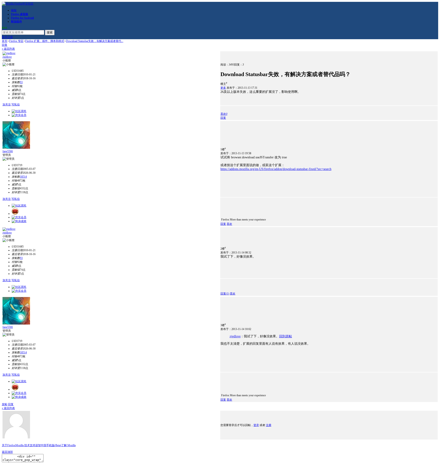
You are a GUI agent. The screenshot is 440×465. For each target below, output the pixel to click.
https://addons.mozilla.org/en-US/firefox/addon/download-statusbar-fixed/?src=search (275, 169)
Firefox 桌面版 (19, 14)
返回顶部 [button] (7, 452)
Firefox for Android (22, 17)
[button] (223, 114)
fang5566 (8, 151)
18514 (23, 176)
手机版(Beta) (53, 445)
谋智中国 (40, 445)
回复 (4, 45)
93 (21, 82)
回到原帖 (285, 336)
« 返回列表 (8, 48)
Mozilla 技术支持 (25, 445)
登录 (4, 37)
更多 (223, 87)
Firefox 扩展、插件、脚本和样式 (44, 41)
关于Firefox (8, 445)
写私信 (15, 104)
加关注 (7, 104)
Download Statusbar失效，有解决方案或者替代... (94, 41)
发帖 (4, 404)
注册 (10, 37)
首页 (4, 41)
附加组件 (16, 21)
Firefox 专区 (16, 41)
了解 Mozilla (68, 445)
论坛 (13, 10)
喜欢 (229, 224)
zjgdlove (7, 56)
